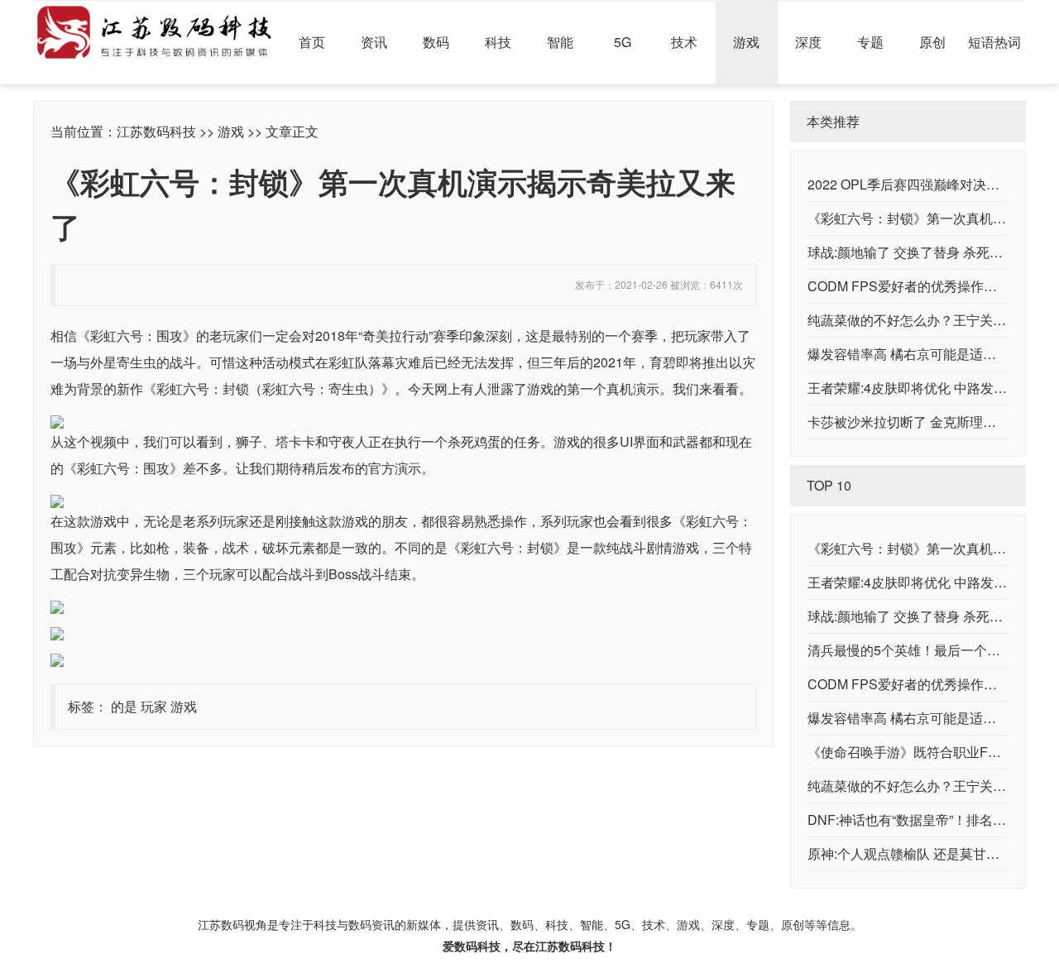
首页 (312, 41)
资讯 (374, 41)
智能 (560, 41)
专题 (870, 41)
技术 (684, 41)
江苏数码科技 (156, 131)
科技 (498, 41)
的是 (124, 706)
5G (622, 41)
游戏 (746, 41)
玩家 (154, 706)
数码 (436, 41)
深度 (808, 41)
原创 (932, 41)
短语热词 (994, 41)
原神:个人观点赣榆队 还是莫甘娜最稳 (916, 853)
